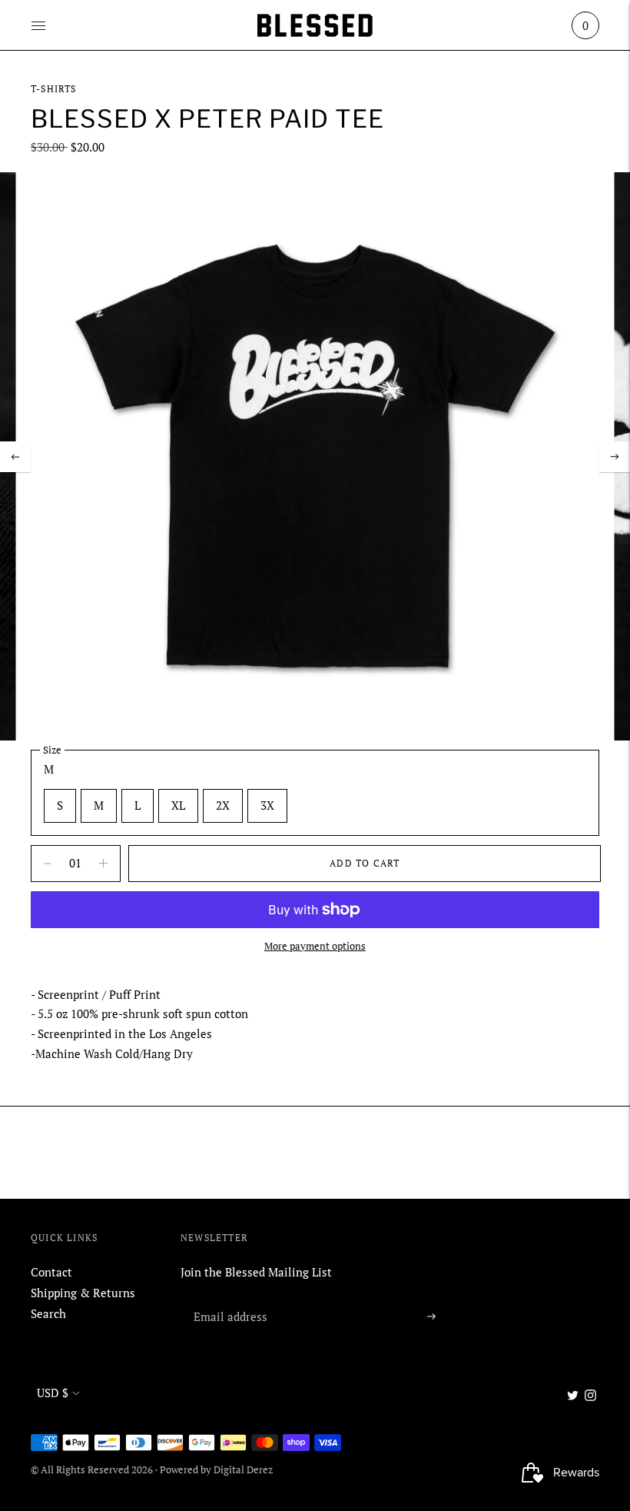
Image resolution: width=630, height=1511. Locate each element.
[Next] (614, 456)
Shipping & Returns (83, 1292)
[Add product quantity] (48, 863)
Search (48, 1313)
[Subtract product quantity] (103, 863)
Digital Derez (243, 1469)
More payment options (315, 946)
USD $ (52, 1392)
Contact (51, 1272)
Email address (227, 1298)
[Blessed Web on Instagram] (590, 1396)
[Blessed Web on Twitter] (573, 1396)
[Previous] (15, 456)
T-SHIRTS (54, 89)
